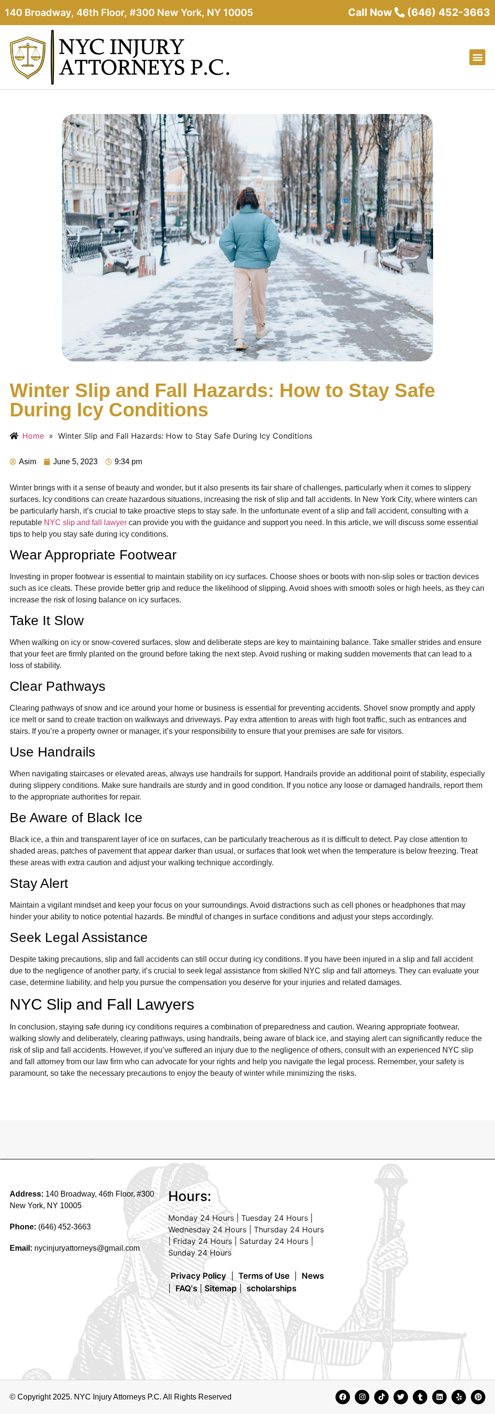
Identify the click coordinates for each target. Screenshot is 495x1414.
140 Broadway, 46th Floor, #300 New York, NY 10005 (129, 12)
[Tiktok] (381, 1397)
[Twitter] (400, 1397)
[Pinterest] (478, 1397)
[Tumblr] (420, 1397)
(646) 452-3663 (64, 1227)
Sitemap (220, 1288)
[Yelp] (458, 1397)
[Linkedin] (439, 1397)
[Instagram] (362, 1397)
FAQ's (186, 1288)
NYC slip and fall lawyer (85, 522)
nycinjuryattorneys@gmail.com (87, 1248)
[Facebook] (342, 1397)
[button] (477, 57)
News (313, 1276)
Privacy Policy (198, 1276)
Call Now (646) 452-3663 (419, 12)
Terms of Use (264, 1276)
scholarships (271, 1288)
